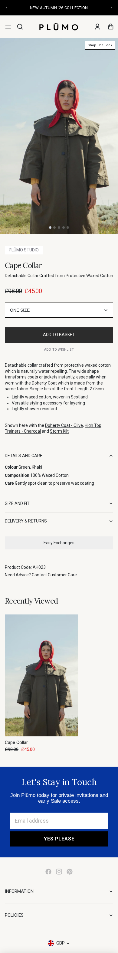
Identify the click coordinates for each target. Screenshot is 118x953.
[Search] (20, 26)
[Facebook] (48, 871)
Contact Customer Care (54, 574)
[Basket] (110, 26)
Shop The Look (100, 45)
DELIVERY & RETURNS (26, 521)
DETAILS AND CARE (23, 455)
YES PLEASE (59, 839)
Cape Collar (16, 742)
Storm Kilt (59, 431)
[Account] (97, 26)
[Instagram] (59, 871)
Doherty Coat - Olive (64, 425)
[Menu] (8, 26)
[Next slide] (111, 7)
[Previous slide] (6, 7)
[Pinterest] (69, 871)
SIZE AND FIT (17, 503)
